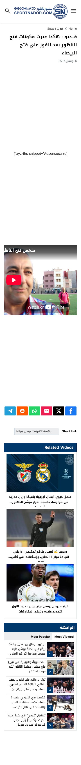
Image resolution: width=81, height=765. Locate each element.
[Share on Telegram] (10, 411)
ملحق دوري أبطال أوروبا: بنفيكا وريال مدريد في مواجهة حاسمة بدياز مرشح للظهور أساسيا (40, 502)
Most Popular (40, 636)
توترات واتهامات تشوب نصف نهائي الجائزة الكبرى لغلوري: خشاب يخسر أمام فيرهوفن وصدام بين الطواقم (27, 686)
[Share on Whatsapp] (34, 411)
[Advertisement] (40, 106)
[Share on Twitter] (58, 411)
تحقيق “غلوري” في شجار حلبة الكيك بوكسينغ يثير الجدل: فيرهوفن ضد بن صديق (26, 720)
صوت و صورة (55, 28)
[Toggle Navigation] (74, 11)
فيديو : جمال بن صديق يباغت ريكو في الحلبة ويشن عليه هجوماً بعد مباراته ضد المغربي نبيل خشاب (26, 651)
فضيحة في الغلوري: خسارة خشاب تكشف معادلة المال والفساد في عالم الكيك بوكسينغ (28, 704)
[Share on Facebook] (70, 411)
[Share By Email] (46, 411)
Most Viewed (64, 636)
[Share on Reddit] (22, 411)
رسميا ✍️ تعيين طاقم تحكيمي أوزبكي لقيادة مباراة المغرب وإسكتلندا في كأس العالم (40, 557)
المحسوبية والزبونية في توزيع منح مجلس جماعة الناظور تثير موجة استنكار (26, 666)
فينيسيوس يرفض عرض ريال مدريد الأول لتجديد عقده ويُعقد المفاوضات (40, 608)
